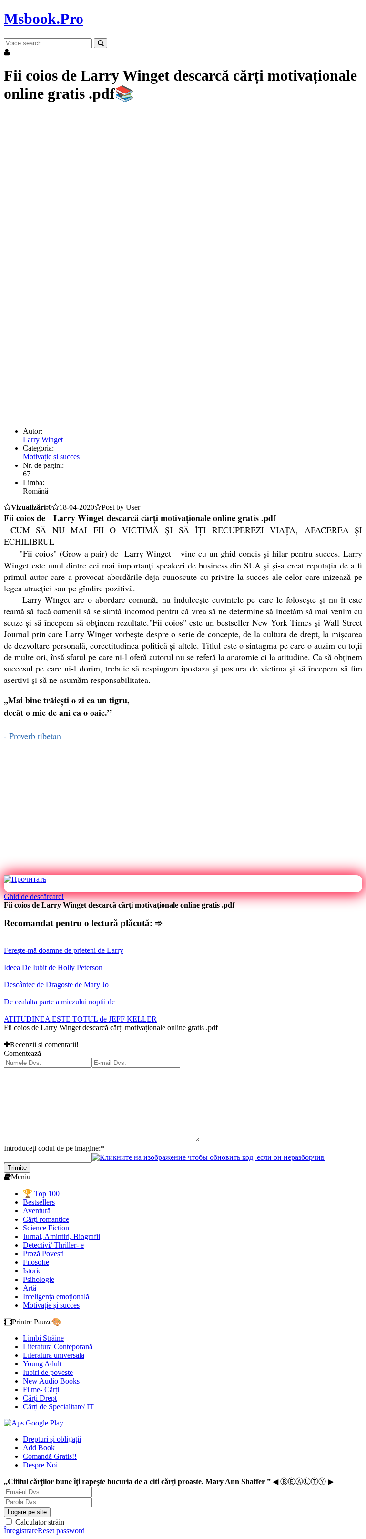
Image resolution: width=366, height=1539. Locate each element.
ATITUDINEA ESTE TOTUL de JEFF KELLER (80, 1019)
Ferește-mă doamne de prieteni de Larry (63, 950)
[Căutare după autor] (100, 43)
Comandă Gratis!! (50, 1456)
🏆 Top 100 (41, 1193)
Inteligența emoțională (56, 1296)
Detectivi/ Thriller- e (53, 1245)
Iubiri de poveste (48, 1372)
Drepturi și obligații (52, 1439)
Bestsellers (39, 1202)
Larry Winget (43, 439)
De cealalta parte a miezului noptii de (59, 1002)
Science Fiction (46, 1228)
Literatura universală (53, 1355)
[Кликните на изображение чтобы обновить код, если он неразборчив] (208, 1157)
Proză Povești (43, 1254)
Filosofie (36, 1262)
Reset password (61, 1531)
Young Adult (42, 1364)
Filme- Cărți (41, 1389)
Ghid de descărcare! (34, 896)
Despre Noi (40, 1465)
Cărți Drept (40, 1398)
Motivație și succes (51, 457)
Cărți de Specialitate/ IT (58, 1407)
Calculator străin (38, 1522)
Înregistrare (21, 1531)
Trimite (17, 1167)
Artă (29, 1288)
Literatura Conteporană (57, 1347)
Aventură (37, 1211)
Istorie (32, 1271)
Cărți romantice (46, 1219)
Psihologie (38, 1279)
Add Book (39, 1448)
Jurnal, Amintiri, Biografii (61, 1236)
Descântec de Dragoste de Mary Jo (56, 985)
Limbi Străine (43, 1338)
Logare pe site (27, 1512)
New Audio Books (51, 1381)
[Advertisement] (183, 180)
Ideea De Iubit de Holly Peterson (53, 967)
